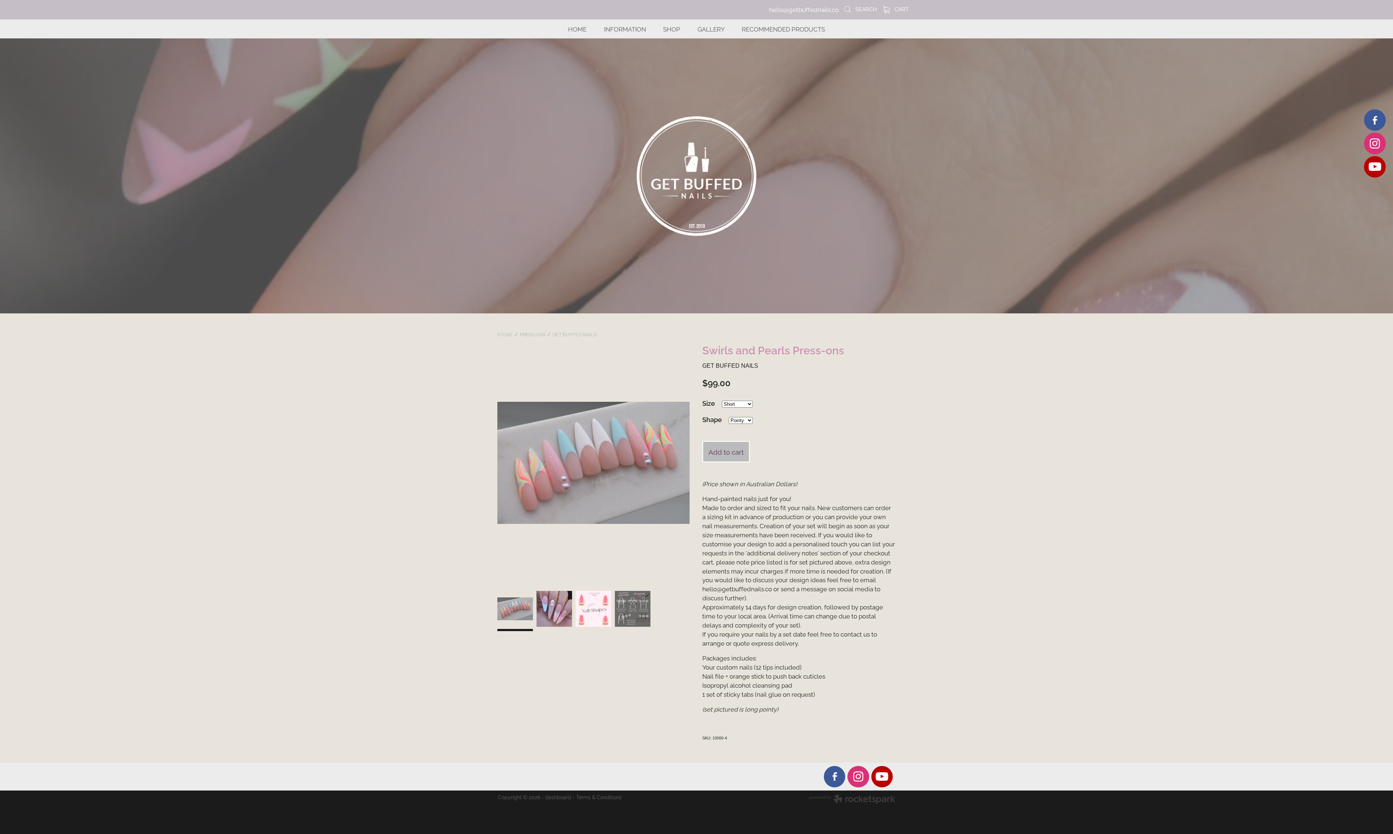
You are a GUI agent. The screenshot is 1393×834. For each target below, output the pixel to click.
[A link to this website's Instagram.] (1374, 143)
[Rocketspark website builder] (852, 799)
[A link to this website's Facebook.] (1374, 120)
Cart (901, 9)
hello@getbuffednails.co (804, 9)
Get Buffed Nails (574, 334)
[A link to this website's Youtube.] (1374, 167)
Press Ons (533, 334)
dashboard (558, 796)
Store (505, 334)
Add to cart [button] (726, 451)
